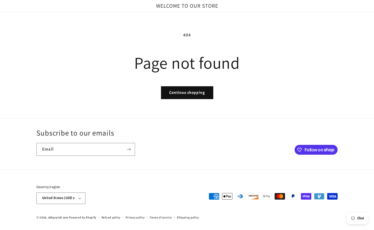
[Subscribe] (129, 149)
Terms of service (161, 217)
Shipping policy (188, 217)
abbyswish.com (58, 217)
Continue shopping (187, 92)
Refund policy (111, 217)
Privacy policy (135, 217)
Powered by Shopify (82, 217)
